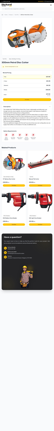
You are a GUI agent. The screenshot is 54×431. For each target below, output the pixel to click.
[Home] (2, 14)
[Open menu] (51, 5)
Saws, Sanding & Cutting (14, 58)
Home (6, 14)
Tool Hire (17, 14)
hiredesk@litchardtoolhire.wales (16, 253)
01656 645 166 (11, 249)
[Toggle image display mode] (50, 19)
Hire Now (27, 99)
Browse (11, 14)
